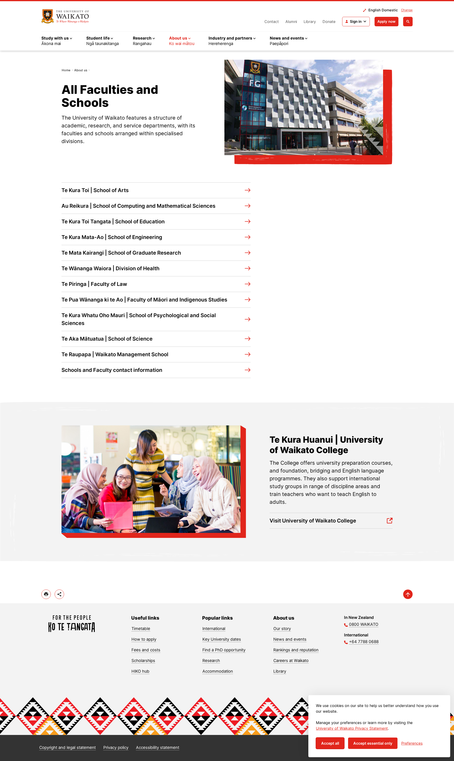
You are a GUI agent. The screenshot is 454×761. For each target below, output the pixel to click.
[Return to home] (65, 16)
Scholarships (143, 660)
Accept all (330, 743)
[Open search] (408, 21)
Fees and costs (145, 650)
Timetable (140, 628)
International (213, 628)
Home (66, 70)
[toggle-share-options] (59, 594)
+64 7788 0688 (364, 641)
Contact (271, 21)
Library (310, 21)
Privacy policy (115, 747)
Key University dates (221, 639)
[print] (46, 594)
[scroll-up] (408, 594)
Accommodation (217, 671)
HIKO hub (140, 671)
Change (407, 10)
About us (80, 70)
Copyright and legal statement (67, 747)
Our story (282, 628)
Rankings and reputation (296, 650)
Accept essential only (372, 743)
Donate (329, 21)
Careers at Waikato (291, 660)
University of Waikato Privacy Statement (352, 728)
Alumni (291, 21)
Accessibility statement (157, 747)
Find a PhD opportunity (223, 650)
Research (211, 660)
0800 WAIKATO (363, 624)
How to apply (143, 639)
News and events (289, 639)
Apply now (386, 21)
